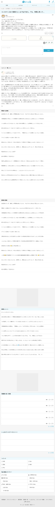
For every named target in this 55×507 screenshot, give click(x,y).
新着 (7, 5)
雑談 (31, 464)
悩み (52, 33)
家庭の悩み (32, 478)
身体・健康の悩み (7, 484)
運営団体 (20, 499)
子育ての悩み (33, 484)
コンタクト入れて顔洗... (17, 8)
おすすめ (21, 5)
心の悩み (8, 8)
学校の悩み (5, 481)
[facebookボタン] (47, 43)
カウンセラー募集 (40, 499)
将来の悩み (32, 487)
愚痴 (4, 464)
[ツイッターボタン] (50, 43)
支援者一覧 (25, 499)
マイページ (34, 5)
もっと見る (51, 426)
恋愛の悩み (5, 478)
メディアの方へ (49, 499)
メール (48, 5)
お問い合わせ (27, 501)
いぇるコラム (32, 499)
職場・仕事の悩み (34, 481)
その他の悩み (6, 490)
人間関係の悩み (33, 474)
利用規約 (4, 499)
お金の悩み (5, 487)
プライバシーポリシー (12, 499)
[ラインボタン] (52, 43)
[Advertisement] (27, 60)
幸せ (4, 467)
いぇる (2, 8)
